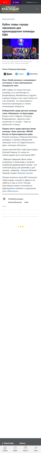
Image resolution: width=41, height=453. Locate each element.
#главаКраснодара (15, 199)
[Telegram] (20, 74)
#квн (26, 202)
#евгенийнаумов (15, 202)
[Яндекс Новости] (8, 74)
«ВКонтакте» (12, 191)
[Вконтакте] (32, 74)
